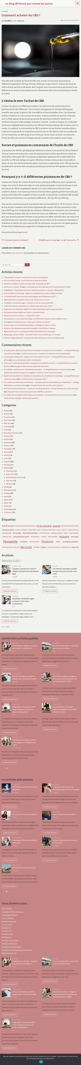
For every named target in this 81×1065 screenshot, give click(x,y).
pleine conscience (34, 541)
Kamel (8, 21)
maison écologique (52, 536)
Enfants (6, 439)
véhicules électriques (55, 547)
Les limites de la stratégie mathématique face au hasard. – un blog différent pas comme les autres (38, 395)
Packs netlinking (8, 918)
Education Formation (11, 433)
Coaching (7, 426)
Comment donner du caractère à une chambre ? (47, 385)
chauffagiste (24, 529)
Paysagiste (10, 541)
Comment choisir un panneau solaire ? (33, 379)
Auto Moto (8, 420)
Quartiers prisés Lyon (7, 547)
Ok (41, 1062)
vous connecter (17, 253)
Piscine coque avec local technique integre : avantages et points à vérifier (30, 325)
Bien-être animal (8, 530)
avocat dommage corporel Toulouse (70, 525)
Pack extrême (7, 909)
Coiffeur (39, 529)
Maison (6, 461)
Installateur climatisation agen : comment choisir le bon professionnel (28, 303)
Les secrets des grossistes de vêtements (26, 360)
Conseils (58, 529)
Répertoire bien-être (9, 953)
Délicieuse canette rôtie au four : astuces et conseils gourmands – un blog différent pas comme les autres (41, 388)
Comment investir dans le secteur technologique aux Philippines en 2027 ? (30, 296)
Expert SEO (10, 474)
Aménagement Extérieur (28, 525)
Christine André (7, 934)
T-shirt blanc (36, 547)
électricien (75, 547)
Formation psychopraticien (11, 947)
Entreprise (7, 442)
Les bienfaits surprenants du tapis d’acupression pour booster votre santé (65, 571)
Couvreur (64, 529)
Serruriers (9, 484)
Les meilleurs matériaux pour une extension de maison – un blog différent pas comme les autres (37, 369)
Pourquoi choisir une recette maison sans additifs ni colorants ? (29, 392)
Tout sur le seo (7, 925)
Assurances (8, 417)
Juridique (43, 536)
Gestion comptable (74, 533)
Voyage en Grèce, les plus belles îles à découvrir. (32, 366)
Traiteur (43, 547)
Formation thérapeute (9, 944)
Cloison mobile (32, 529)
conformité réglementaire (49, 529)
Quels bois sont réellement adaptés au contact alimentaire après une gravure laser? (33, 309)
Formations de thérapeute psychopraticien (17, 950)
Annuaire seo (6, 928)
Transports (8, 512)
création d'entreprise (73, 529)
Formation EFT (7, 931)
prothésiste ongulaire (70, 541)
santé (15, 547)
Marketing (64, 536)
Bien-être (7, 423)
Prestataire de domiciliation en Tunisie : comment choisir (24, 312)
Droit (6, 430)
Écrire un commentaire (70, 20)
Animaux (7, 414)
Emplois (7, 436)
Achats (6, 411)
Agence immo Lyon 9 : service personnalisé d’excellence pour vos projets (29, 331)
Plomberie (47, 541)
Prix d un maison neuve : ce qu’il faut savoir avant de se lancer (25, 280)
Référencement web (9, 921)
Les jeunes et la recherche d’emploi (24, 814)
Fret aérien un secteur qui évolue (23, 868)
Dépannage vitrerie (44, 533)
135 (7, 1053)
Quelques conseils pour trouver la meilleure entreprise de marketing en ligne (25, 571)
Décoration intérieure (30, 533)
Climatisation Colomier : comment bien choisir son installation (26, 277)
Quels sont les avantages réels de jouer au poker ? (21, 398)
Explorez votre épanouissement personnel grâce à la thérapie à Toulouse (29, 328)
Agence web (18, 525)
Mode (6, 487)
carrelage (17, 529)
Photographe (8, 490)
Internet (7, 452)
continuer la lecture (9, 984)
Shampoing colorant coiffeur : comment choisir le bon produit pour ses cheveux (32, 335)
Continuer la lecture (9, 591)
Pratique (7, 493)
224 (7, 627)
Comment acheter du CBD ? (21, 15)
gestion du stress (7, 536)
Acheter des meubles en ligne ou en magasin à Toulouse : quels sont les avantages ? (33, 373)
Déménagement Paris (9, 915)
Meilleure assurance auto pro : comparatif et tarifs (22, 315)
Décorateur (10, 471)
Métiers (7, 468)
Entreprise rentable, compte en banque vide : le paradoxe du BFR (27, 284)
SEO (18, 547)
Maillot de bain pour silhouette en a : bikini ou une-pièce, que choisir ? (28, 306)
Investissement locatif (21, 536)
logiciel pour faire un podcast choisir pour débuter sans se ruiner (27, 300)
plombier (58, 541)
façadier (66, 533)
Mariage (7, 465)
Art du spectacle (44, 525)
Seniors (6, 503)
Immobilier (8, 449)
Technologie (8, 509)
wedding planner (66, 547)
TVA (48, 547)
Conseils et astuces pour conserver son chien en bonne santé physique (45, 353)
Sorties (6, 506)
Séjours (6, 500)
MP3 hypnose (7, 937)
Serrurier (26, 547)
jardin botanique (35, 536)
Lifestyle (7, 455)
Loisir (6, 458)
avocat (56, 525)
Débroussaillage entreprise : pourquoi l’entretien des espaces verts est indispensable (34, 338)
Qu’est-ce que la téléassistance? (64, 814)
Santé (5, 11)
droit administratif (7, 533)
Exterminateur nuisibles (14, 477)
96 (7, 768)
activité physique (8, 526)
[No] (78, 1059)
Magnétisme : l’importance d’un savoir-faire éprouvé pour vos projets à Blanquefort (34, 290)
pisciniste (23, 541)
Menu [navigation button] (78, 3)
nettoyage (74, 536)
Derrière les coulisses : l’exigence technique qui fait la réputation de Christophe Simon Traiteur (37, 287)
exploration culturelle (56, 533)
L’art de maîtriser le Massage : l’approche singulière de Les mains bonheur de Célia (33, 293)
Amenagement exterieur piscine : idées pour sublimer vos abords (27, 322)
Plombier (9, 481)
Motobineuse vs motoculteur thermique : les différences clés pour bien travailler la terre (35, 319)
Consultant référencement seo (12, 912)
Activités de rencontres (10, 940)
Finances (7, 445)
